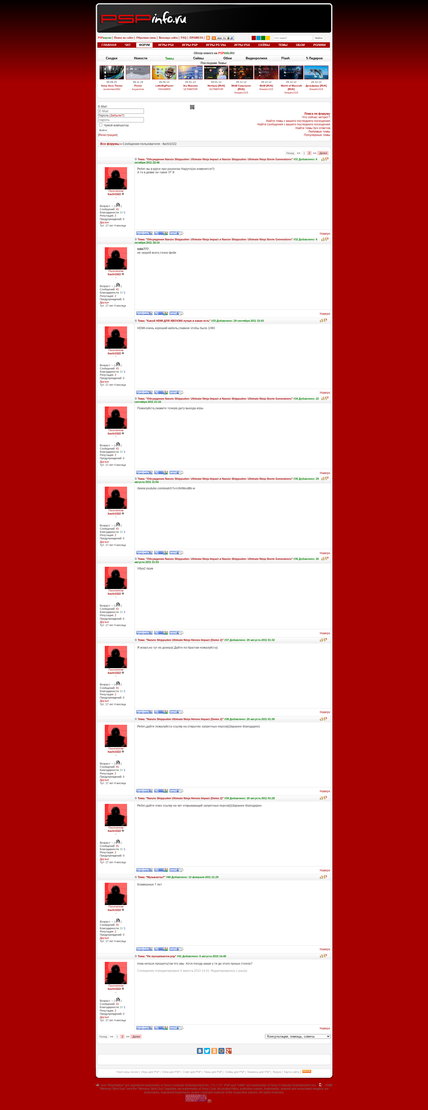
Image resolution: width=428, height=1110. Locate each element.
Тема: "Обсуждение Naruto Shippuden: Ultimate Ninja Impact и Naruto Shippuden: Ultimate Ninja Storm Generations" (215, 159)
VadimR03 (112, 92)
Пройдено (316, 85)
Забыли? (116, 115)
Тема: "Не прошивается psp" (156, 956)
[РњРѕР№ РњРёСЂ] (221, 1051)
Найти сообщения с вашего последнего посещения (293, 124)
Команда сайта (168, 37)
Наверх (325, 233)
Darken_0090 (190, 89)
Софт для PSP (192, 1071)
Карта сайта (291, 1071)
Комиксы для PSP (258, 1071)
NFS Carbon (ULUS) (291, 85)
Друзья (104, 222)
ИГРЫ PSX (242, 45)
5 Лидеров (314, 58)
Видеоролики (256, 58)
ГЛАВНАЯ (109, 45)
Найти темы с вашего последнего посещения (298, 121)
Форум (277, 1071)
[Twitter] (207, 1051)
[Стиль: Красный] (254, 38)
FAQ (184, 37)
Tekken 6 (190, 85)
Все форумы (109, 144)
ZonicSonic (164, 92)
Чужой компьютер (116, 125)
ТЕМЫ (283, 45)
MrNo (316, 89)
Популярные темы (317, 135)
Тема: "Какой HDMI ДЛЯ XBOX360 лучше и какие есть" (174, 320)
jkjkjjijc (266, 92)
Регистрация (108, 135)
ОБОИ (300, 45)
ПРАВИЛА (196, 37)
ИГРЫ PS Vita (216, 45)
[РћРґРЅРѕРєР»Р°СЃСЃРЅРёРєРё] (214, 1051)
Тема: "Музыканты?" (151, 877)
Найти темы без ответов (312, 128)
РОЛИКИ (319, 45)
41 (117, 209)
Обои (227, 58)
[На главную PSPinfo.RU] (214, 8)
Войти (103, 130)
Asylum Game (216, 92)
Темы (169, 58)
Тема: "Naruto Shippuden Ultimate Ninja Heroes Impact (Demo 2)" (180, 639)
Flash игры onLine (127, 1071)
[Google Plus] (229, 1051)
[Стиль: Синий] (258, 38)
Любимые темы (319, 131)
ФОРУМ (144, 45)
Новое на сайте (123, 37)
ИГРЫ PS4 (166, 45)
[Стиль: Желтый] (268, 38)
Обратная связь (146, 37)
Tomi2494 (241, 92)
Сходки (111, 58)
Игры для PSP (150, 1071)
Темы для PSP (213, 1071)
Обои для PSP (171, 1071)
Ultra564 (291, 89)
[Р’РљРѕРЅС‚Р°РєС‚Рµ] (200, 1051)
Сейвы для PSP (234, 1071)
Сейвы (198, 58)
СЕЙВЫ (264, 45)
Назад (290, 153)
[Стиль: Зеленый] (263, 38)
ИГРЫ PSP (190, 45)
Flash (285, 58)
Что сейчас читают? (316, 117)
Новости (140, 58)
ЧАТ (128, 45)
